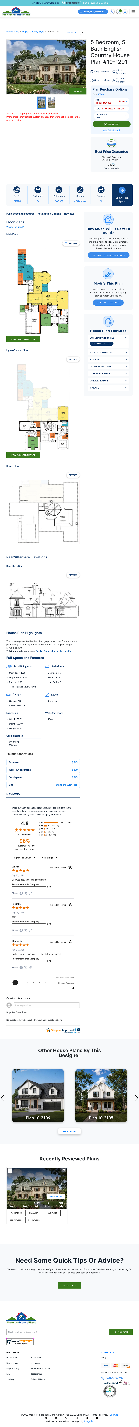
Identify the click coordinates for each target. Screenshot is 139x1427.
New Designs (12, 1363)
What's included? (15, 227)
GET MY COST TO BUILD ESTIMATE (109, 255)
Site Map (10, 1379)
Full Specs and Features (20, 213)
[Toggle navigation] (133, 11)
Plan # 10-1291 (56, 1196)
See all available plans (94, 2)
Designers (35, 1363)
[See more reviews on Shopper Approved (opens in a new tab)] (30, 893)
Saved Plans (36, 1357)
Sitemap (114, 1414)
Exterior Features (101, 373)
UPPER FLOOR (34, 1220)
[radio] (56, 822)
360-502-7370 (115, 1378)
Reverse (78, 91)
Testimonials (36, 1374)
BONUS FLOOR (15, 1220)
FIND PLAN (122, 1332)
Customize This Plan (108, 302)
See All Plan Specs (122, 199)
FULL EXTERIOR (16, 1213)
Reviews (69, 213)
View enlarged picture (23, 339)
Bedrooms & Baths (101, 352)
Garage (94, 387)
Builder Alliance (38, 1379)
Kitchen (94, 359)
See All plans (69, 1131)
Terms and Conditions (40, 1368)
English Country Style (33, 31)
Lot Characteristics (102, 337)
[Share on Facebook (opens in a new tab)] (21, 893)
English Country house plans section (54, 651)
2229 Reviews (28, 834)
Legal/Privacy (12, 1368)
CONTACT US (107, 1352)
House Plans (13, 31)
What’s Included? (111, 130)
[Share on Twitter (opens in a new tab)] (25, 893)
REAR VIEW (33, 1213)
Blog (103, 1357)
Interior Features (100, 366)
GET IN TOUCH (69, 1285)
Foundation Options (49, 213)
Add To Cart (113, 124)
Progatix (88, 1421)
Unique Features (100, 380)
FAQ (8, 1374)
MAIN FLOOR (52, 1213)
